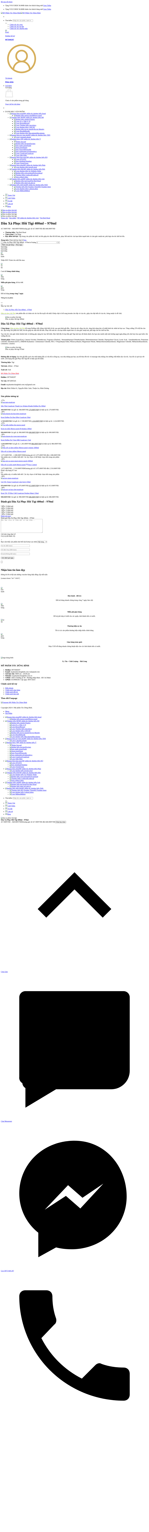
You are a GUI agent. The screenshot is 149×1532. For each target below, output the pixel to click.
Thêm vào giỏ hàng (8, 245)
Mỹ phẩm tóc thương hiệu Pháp (34, 165)
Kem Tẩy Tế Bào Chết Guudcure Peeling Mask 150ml (20, 493)
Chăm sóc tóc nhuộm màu (19, 28)
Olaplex (32, 119)
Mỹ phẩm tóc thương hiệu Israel (35, 113)
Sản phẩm (12, 218)
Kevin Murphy (39, 129)
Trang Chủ (11, 195)
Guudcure (30, 153)
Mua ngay (19, 245)
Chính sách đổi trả (11, 692)
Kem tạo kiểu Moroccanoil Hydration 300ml (16, 429)
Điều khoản (9, 688)
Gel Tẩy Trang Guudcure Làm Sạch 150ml (16, 482)
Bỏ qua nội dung (6, 2)
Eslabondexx (32, 151)
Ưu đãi (10, 201)
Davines (32, 144)
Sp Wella (38, 171)
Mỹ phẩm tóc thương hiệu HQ (37, 157)
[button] (8, 86)
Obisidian (28, 161)
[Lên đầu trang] (74, 970)
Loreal (34, 167)
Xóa (24, 240)
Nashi (29, 146)
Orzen (26, 163)
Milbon (27, 191)
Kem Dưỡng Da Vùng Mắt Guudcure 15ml (16, 440)
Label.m (32, 183)
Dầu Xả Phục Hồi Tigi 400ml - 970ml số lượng (19, 242)
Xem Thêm (47, 5)
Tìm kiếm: (8, 20)
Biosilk (27, 131)
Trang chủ (4, 218)
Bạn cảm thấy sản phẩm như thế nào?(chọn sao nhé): (19, 542)
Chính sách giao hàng (12, 690)
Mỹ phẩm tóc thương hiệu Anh (34, 179)
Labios (35, 189)
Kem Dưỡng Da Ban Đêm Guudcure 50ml (15, 417)
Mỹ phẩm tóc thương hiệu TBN (39, 135)
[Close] (2, 562)
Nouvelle (28, 149)
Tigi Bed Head (36, 181)
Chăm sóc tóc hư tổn (17, 26)
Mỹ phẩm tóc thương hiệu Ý (31, 139)
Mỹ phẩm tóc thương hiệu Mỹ (33, 117)
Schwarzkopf (37, 173)
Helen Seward (21, 142)
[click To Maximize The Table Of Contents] (2, 302)
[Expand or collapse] (2, 304)
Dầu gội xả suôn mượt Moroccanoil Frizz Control (19, 465)
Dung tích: (5, 240)
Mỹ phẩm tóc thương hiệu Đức (34, 169)
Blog (9, 206)
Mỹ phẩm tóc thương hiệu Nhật (37, 185)
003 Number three (44, 187)
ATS (24, 159)
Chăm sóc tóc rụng (16, 25)
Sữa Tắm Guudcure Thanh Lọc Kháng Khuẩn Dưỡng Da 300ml (23, 406)
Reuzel (27, 123)
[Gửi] (6, 23)
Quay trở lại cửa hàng (12, 104)
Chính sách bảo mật (12, 694)
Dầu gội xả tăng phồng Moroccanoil (13, 451)
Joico (34, 125)
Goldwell (35, 175)
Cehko (25, 177)
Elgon (25, 147)
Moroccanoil (37, 115)
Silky (25, 155)
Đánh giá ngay (6, 516)
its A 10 (27, 121)
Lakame (28, 137)
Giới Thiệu (11, 198)
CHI (33, 127)
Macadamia (41, 133)
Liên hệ (10, 204)
